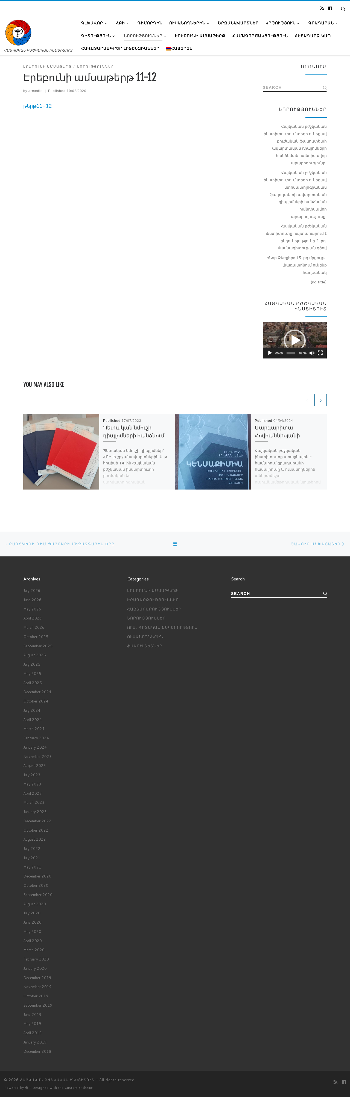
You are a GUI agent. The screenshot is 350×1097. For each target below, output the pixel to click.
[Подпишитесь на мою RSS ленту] (322, 8)
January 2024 (35, 747)
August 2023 (34, 765)
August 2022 (34, 839)
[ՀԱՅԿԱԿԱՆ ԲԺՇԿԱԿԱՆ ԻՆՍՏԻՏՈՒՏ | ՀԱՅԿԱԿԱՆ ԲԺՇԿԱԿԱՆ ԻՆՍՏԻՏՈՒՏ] (18, 32)
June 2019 (32, 1014)
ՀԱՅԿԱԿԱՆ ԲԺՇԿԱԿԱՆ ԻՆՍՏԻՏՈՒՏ (57, 1079)
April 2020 (32, 940)
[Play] (270, 353)
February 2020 (36, 959)
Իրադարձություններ (153, 599)
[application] (295, 340)
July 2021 (31, 857)
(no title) (319, 282)
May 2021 (32, 867)
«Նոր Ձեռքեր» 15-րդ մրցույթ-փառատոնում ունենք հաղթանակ (297, 265)
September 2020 (37, 894)
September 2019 (37, 1005)
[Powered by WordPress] (26, 1087)
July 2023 (31, 774)
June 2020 (32, 922)
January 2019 (35, 1042)
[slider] (291, 353)
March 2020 (34, 949)
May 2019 (32, 1023)
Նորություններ (146, 618)
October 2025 (35, 636)
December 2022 (37, 820)
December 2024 (37, 691)
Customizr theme (79, 1088)
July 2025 (31, 664)
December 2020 (37, 876)
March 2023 (34, 802)
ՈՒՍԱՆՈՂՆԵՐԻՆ (145, 636)
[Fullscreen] (320, 353)
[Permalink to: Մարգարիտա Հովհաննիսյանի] (213, 452)
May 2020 (32, 931)
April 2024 (32, 719)
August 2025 (34, 654)
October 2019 (35, 995)
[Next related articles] (320, 400)
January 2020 (35, 968)
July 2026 (31, 590)
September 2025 (37, 645)
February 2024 (36, 737)
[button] (295, 340)
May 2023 (32, 784)
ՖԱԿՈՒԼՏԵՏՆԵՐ (144, 645)
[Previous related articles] (307, 400)
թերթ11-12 (37, 105)
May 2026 (32, 609)
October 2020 (35, 885)
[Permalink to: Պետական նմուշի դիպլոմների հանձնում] (61, 452)
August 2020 (34, 903)
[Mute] (312, 353)
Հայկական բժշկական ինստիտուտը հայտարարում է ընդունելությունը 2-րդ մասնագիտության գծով (295, 237)
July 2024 (31, 710)
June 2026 (32, 599)
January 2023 (35, 811)
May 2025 (32, 673)
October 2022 (35, 830)
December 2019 (37, 977)
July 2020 (31, 912)
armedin (35, 91)
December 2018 (37, 1051)
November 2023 (37, 756)
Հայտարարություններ (154, 609)
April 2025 (32, 682)
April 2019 (32, 1032)
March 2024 (34, 728)
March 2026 (34, 627)
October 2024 (35, 701)
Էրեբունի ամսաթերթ (152, 590)
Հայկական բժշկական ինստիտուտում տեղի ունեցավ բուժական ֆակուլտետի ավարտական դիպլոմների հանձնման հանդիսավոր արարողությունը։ (295, 144)
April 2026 (32, 618)
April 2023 (32, 793)
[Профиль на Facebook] (330, 8)
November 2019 (37, 986)
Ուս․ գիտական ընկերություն (162, 627)
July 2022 (31, 848)
